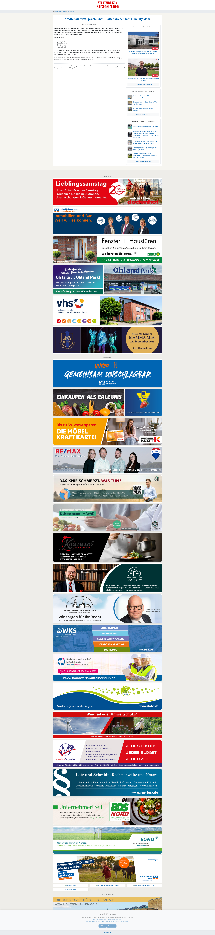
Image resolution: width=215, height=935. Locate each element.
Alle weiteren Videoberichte (143, 84)
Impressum (107, 933)
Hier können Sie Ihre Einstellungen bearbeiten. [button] (107, 919)
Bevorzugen (120, 67)
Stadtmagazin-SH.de (60, 11)
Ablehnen (103, 926)
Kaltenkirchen (71, 11)
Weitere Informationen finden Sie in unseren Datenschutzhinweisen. (107, 921)
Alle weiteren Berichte (143, 114)
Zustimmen (111, 926)
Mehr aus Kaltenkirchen (143, 162)
